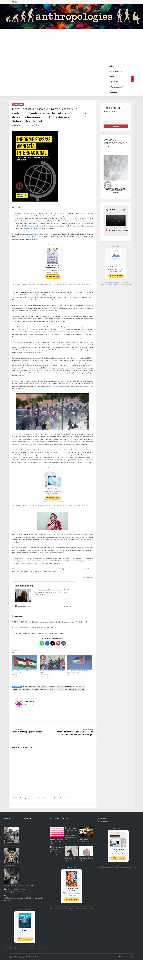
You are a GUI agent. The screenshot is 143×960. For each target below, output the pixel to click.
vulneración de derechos (74, 689)
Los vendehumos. (9, 865)
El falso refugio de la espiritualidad (14, 892)
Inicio (111, 66)
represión (26, 689)
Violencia (59, 689)
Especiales (113, 82)
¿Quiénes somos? (116, 87)
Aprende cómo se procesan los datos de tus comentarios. (54, 798)
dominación (80, 687)
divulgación (69, 687)
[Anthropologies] (71, 16)
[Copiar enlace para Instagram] (58, 643)
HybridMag (130, 957)
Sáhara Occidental (47, 689)
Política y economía (18, 104)
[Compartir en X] (52, 643)
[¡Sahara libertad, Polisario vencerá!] (80, 662)
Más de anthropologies (33, 705)
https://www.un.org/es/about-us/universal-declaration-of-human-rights (32, 627)
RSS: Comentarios (102, 821)
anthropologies (18, 125)
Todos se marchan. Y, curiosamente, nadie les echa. (19, 885)
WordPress (122, 957)
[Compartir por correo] (63, 643)
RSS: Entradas (101, 818)
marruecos (17, 689)
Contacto (113, 92)
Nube (111, 76)
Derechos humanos (56, 687)
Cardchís (115, 209)
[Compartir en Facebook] (47, 643)
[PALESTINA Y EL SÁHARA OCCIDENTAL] (24, 662)
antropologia (42, 687)
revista (35, 689)
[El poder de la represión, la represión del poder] (52, 662)
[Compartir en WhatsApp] (41, 643)
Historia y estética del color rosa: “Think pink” (71, 837)
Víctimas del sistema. (10, 845)
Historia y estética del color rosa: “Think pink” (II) (56, 841)
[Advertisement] (71, 46)
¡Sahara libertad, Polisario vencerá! (77, 670)
